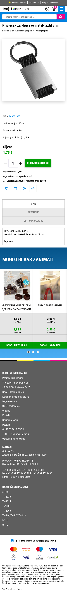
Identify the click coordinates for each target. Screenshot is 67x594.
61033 (5, 492)
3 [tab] (38, 352)
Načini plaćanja (10, 420)
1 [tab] (28, 352)
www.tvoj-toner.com (40, 583)
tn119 (5, 524)
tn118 (5, 520)
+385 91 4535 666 (43, 473)
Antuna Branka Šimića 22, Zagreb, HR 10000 (24, 454)
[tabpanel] (17, 308)
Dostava (6, 424)
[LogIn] (47, 8)
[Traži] (61, 16)
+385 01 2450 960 (35, 470)
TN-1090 (6, 510)
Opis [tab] (33, 203)
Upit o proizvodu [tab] (33, 220)
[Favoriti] (6, 188)
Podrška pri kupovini (12, 378)
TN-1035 (6, 501)
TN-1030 (6, 496)
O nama (6, 410)
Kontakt (6, 415)
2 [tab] (33, 352)
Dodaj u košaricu (38, 163)
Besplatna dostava (19, 3)
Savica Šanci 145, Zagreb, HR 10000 (20, 464)
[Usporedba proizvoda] (15, 188)
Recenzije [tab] (33, 212)
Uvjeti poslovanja (11, 406)
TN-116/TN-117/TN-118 (14, 515)
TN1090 (6, 506)
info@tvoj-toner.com (50, 3)
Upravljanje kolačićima (13, 438)
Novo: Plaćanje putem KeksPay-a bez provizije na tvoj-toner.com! (15, 397)
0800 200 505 (34, 3)
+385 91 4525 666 (17, 473)
